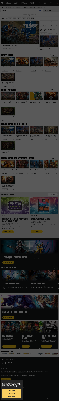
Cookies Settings (11, 396)
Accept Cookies (12, 390)
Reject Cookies (12, 393)
